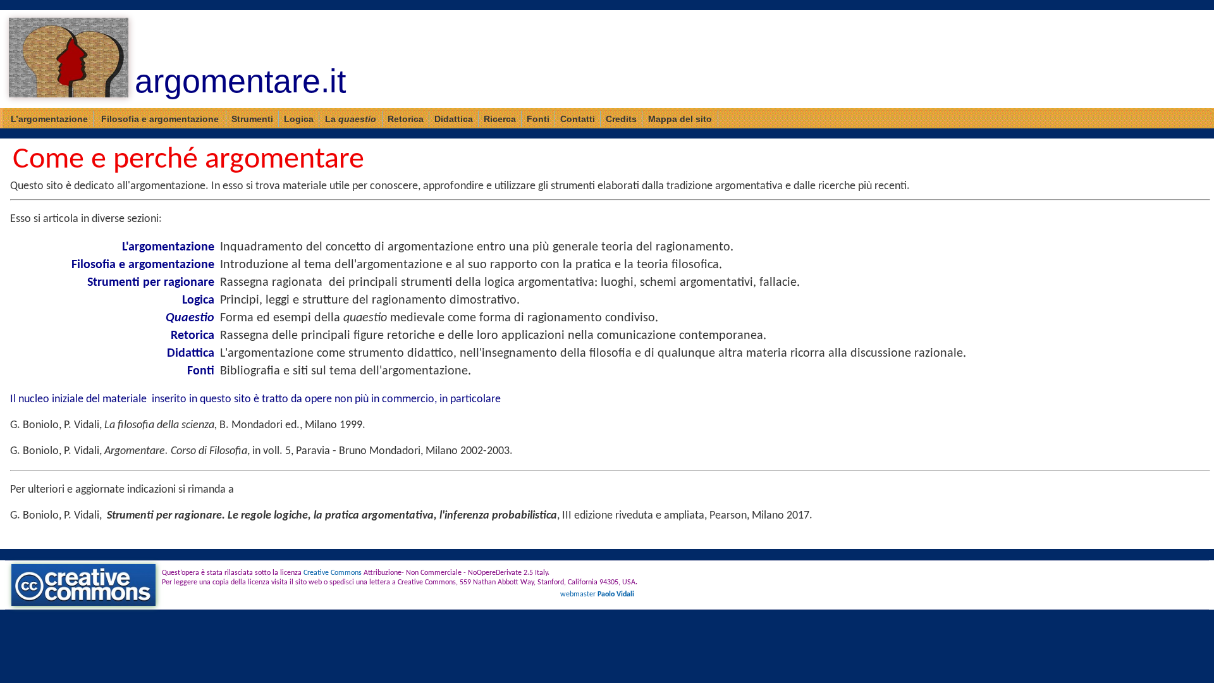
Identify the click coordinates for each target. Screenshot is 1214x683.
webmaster (597, 594)
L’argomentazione (49, 119)
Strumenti (252, 119)
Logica (299, 119)
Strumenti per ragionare (150, 282)
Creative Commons (333, 573)
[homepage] (68, 59)
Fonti (538, 119)
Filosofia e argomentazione (160, 119)
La (350, 119)
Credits (621, 119)
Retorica (406, 119)
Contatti (577, 119)
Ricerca (500, 119)
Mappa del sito (680, 119)
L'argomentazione (168, 247)
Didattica (453, 119)
